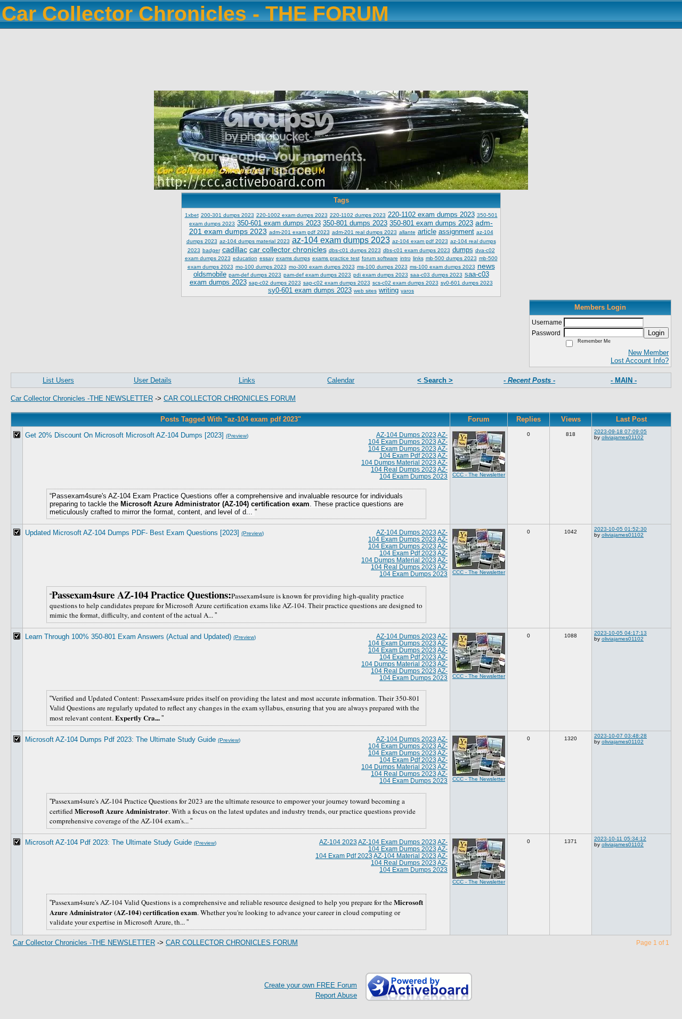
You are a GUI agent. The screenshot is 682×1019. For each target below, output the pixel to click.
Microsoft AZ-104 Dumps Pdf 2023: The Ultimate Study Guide (120, 739)
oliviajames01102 (623, 437)
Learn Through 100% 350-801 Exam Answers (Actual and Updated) (128, 637)
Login (656, 333)
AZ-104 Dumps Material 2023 (404, 459)
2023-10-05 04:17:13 (620, 633)
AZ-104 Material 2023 (405, 855)
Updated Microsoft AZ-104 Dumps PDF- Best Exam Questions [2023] (132, 533)
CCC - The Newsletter (478, 475)
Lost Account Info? (640, 361)
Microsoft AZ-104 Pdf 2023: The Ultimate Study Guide (108, 842)
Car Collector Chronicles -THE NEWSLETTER (82, 398)
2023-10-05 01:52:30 (620, 529)
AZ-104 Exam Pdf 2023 (413, 452)
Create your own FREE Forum (310, 985)
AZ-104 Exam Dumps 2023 (408, 438)
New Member (648, 353)
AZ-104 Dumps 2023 (406, 434)
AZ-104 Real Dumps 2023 (409, 466)
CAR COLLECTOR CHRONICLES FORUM (230, 398)
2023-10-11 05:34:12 (620, 839)
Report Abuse (336, 995)
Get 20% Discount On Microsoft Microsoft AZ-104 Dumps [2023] (124, 435)
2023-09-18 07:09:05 (620, 431)
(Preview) (237, 436)
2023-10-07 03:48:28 (620, 736)
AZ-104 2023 (338, 841)
